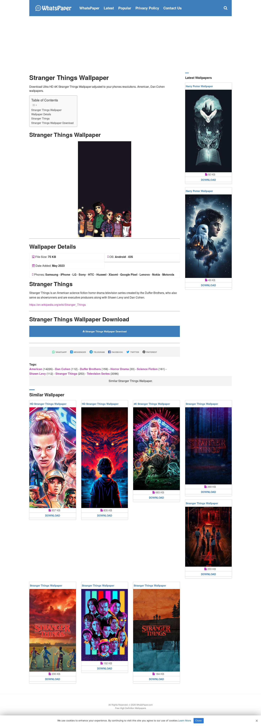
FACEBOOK (117, 352)
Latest (109, 7)
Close (198, 720)
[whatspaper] (53, 7)
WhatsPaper (89, 7)
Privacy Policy (147, 7)
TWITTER (134, 352)
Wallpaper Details (41, 114)
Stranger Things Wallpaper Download (52, 123)
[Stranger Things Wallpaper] (104, 189)
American (36, 369)
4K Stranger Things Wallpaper (152, 404)
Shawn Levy (38, 374)
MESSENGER (79, 352)
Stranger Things (40, 118)
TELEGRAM (99, 352)
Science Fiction (147, 369)
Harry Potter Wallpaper (199, 86)
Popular (124, 7)
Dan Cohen (63, 369)
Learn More (184, 720)
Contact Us (172, 7)
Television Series (98, 374)
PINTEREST (151, 352)
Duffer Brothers (91, 369)
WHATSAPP (61, 352)
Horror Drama (120, 369)
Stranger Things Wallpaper (46, 110)
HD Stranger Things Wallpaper (48, 404)
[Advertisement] (130, 44)
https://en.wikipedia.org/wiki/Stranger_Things (57, 305)
